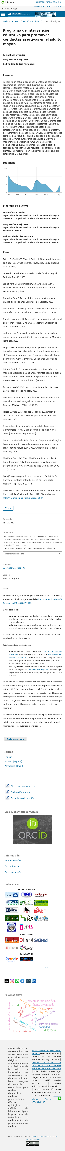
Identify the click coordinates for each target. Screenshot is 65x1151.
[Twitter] (7, 982)
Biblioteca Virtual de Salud (48, 2)
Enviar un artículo (15, 739)
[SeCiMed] (41, 942)
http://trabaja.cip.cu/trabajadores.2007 (23, 497)
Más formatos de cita (14, 553)
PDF (9, 508)
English (8, 756)
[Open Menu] (3, 14)
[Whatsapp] (17, 982)
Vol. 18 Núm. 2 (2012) (32, 21)
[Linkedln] (33, 982)
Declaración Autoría (21, 792)
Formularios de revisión (22, 798)
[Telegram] (22, 982)
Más (46, 967)
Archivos (15, 21)
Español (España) (13, 761)
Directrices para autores (23, 786)
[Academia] (28, 982)
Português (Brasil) (14, 765)
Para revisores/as (13, 872)
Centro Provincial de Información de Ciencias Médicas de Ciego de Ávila (46, 1065)
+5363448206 (38, 1102)
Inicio (5, 21)
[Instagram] (12, 982)
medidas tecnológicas (38, 669)
